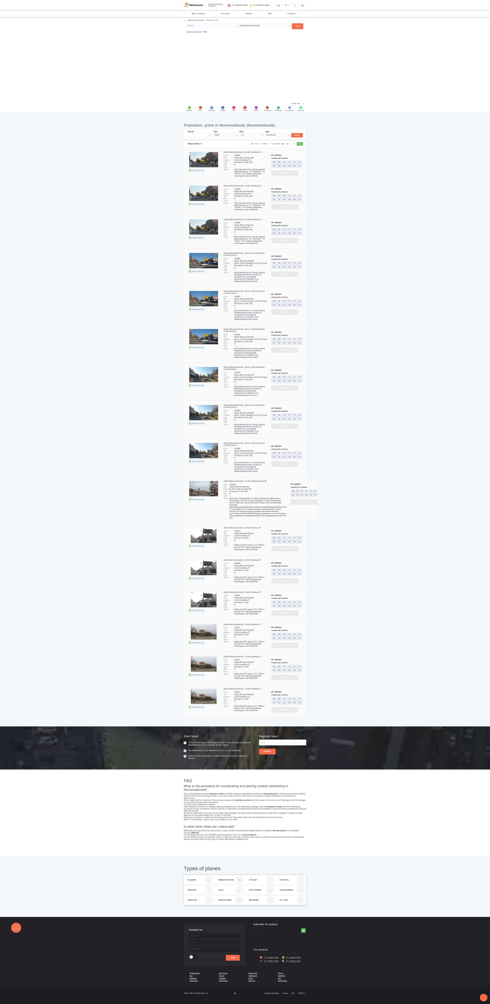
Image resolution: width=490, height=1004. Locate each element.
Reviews (248, 14)
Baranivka (194, 981)
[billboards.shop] (195, 5)
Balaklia (222, 978)
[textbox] (212, 25)
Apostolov (253, 973)
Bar (279, 978)
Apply (297, 135)
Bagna (221, 976)
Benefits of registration (272, 993)
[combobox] (212, 25)
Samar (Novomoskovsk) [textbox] (250, 26)
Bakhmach (253, 976)
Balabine (193, 978)
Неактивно (285, 173)
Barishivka (223, 981)
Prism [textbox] (217, 135)
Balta (251, 978)
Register (267, 751)
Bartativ (252, 981)
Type (215, 132)
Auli (191, 976)
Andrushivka (195, 973)
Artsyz (281, 973)
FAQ (269, 14)
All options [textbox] (271, 135)
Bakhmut (281, 976)
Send (233, 958)
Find (297, 26)
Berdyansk (282, 981)
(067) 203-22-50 (6, 1003)
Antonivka (223, 973)
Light (267, 132)
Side (241, 132)
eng (278, 5)
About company (198, 14)
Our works (225, 14)
